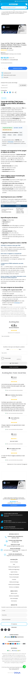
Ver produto (14, 505)
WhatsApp (11, 141)
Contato (14, 579)
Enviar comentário (14, 367)
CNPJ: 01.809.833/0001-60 (14, 669)
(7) (16, 499)
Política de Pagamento (14, 567)
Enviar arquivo (15, 363)
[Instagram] (2, 630)
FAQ (14, 564)
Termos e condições (14, 587)
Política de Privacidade (14, 584)
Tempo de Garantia (14, 574)
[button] (1, 4)
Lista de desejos (14, 598)
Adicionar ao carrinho (17, 68)
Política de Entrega (14, 582)
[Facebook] (9, 630)
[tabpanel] (14, 209)
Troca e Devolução (14, 577)
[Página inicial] (14, 4)
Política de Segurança (14, 569)
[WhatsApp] (5, 630)
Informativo (14, 601)
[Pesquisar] (25, 7)
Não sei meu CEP (4, 87)
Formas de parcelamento (6, 62)
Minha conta (14, 593)
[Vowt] (14, 672)
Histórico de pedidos (14, 596)
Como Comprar (14, 562)
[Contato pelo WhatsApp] (24, 666)
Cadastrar (14, 624)
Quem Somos (14, 572)
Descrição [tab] (3, 98)
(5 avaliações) (10, 50)
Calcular (23, 85)
